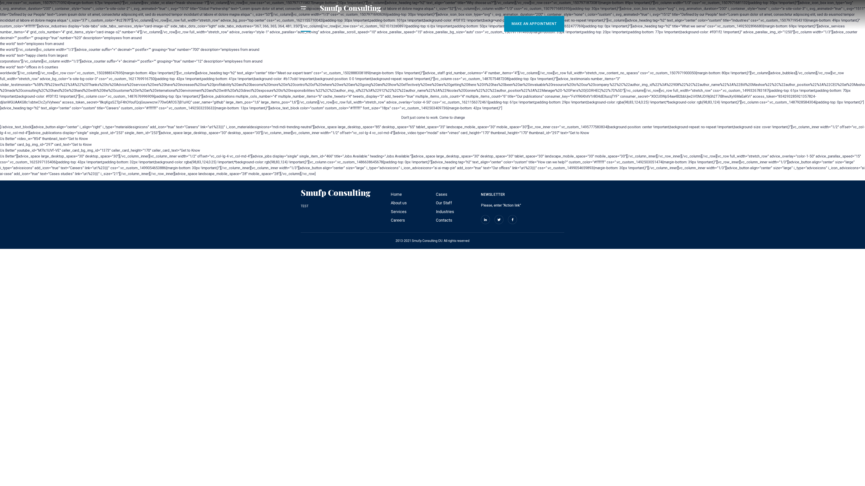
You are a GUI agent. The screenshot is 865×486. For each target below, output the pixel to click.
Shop (409, 24)
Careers (398, 220)
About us (399, 202)
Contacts (444, 220)
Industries (328, 24)
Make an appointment (534, 24)
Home (306, 24)
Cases (373, 24)
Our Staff (444, 202)
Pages (425, 24)
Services (353, 24)
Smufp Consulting (350, 8)
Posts (391, 24)
